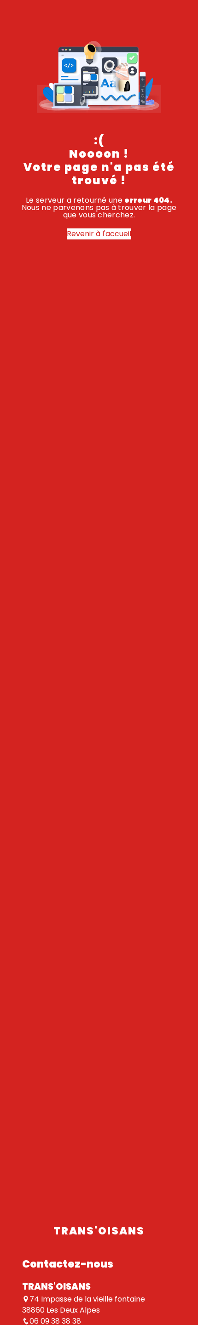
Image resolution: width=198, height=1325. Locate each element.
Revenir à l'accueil (99, 233)
